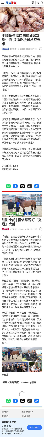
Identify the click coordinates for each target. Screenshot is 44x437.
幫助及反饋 (26, 416)
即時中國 (5, 49)
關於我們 (5, 416)
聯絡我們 (5, 412)
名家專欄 (5, 229)
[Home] (11, 2)
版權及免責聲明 (27, 412)
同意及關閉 (34, 428)
